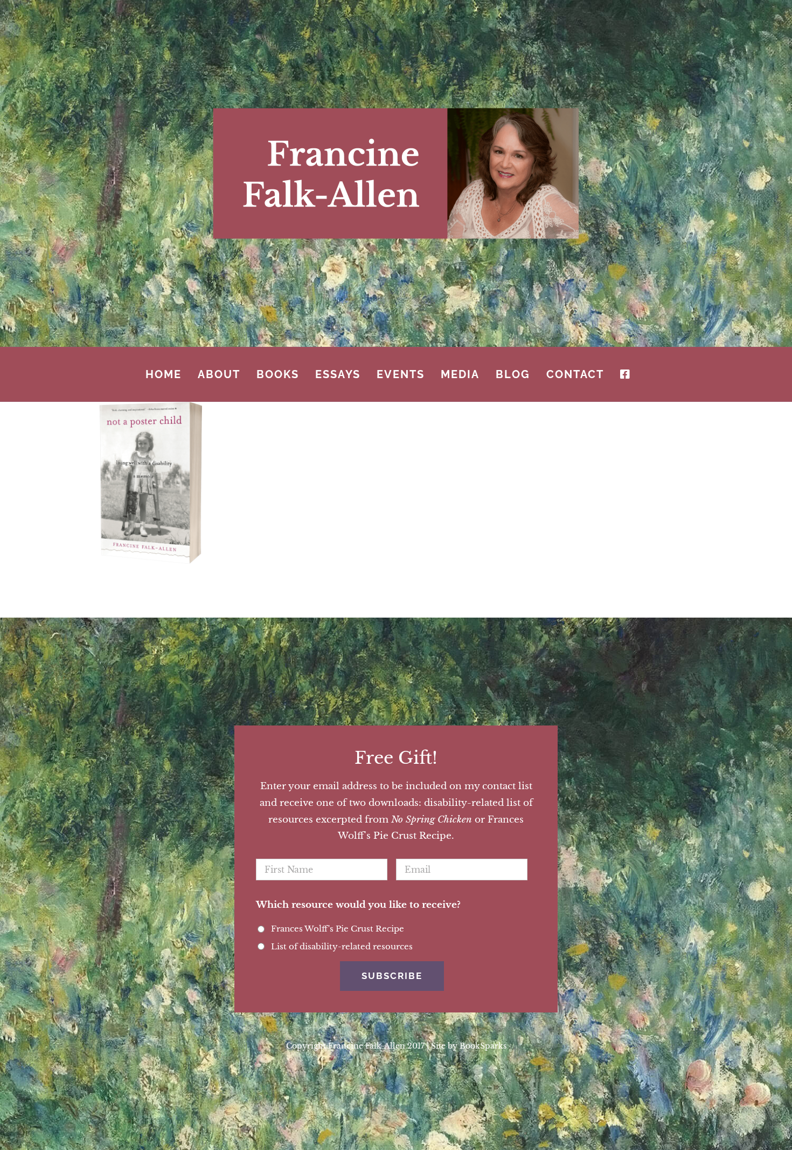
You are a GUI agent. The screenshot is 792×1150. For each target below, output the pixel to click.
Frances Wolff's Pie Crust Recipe (337, 929)
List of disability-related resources (342, 947)
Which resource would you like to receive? (358, 905)
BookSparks (483, 1046)
